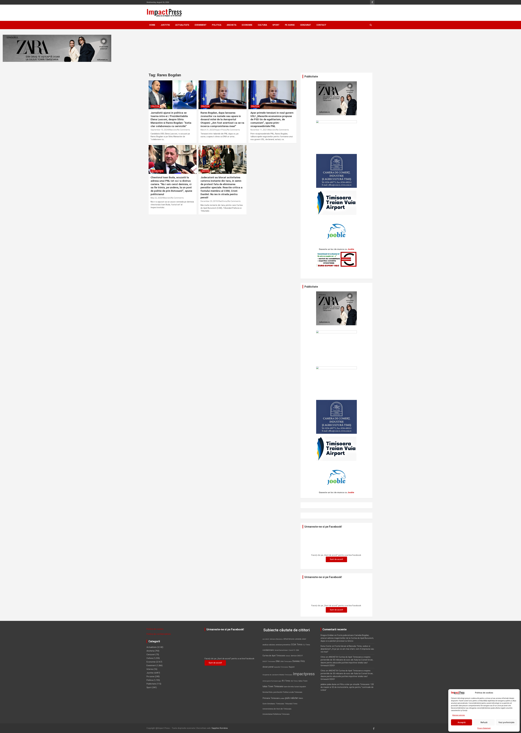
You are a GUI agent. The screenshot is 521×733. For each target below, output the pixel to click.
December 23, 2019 (209, 201)
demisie (294, 656)
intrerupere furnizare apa (272, 681)
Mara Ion (173, 130)
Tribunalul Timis (291, 704)
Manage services (458, 715)
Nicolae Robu (268, 692)
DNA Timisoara (286, 661)
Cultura (262, 25)
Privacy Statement (484, 728)
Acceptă (462, 722)
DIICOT (300, 656)
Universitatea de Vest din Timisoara (277, 709)
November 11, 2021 (258, 130)
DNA (278, 661)
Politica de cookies (155, 629)
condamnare (268, 650)
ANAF (304, 639)
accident (266, 639)
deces (288, 656)
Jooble (350, 249)
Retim (301, 698)
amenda (298, 639)
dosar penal (268, 667)
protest (282, 698)
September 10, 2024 (159, 130)
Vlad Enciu (222, 201)
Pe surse (290, 25)
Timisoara (280, 703)
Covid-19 (292, 650)
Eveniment (201, 25)
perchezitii (277, 692)
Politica (216, 25)
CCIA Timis (296, 644)
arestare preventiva (283, 645)
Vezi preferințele (506, 722)
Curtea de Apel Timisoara (274, 655)
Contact (321, 25)
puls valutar (291, 698)
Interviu (150, 669)
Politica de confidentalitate (159, 634)
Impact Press (220, 130)
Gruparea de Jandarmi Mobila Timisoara (277, 675)
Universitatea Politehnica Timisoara (276, 714)
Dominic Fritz (298, 661)
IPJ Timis (286, 681)
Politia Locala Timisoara (292, 692)
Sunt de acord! (336, 559)
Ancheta (231, 25)
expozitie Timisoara (281, 667)
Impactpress (304, 674)
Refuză (484, 722)
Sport (275, 25)
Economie (247, 25)
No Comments (183, 130)
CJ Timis (306, 645)
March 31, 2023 (207, 130)
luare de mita (289, 687)
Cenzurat (305, 25)
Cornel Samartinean (281, 650)
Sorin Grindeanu (269, 704)
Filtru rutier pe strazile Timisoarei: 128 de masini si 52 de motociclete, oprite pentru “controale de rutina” (347, 687)
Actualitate (182, 25)
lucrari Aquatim (300, 687)
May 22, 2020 (156, 198)
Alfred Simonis (289, 639)
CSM (297, 650)
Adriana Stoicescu (276, 639)
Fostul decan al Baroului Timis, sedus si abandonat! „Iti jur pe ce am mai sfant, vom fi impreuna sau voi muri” (347, 649)
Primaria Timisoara (271, 698)
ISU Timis (294, 681)
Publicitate (151, 684)
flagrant (292, 667)
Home (152, 25)
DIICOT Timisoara (269, 661)
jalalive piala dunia (328, 684)
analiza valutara (269, 645)
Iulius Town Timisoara (273, 686)
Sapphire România (220, 728)
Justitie (165, 25)
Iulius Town (302, 681)
